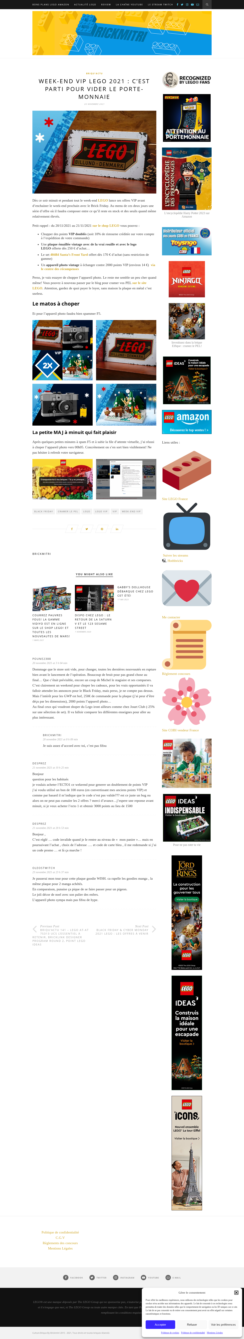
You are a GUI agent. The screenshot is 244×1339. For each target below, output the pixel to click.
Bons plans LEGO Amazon (50, 4)
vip (115, 511)
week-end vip (131, 511)
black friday (43, 511)
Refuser (192, 1324)
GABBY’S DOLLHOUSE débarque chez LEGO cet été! (135, 591)
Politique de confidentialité (193, 1332)
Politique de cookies (170, 1332)
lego (86, 511)
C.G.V (60, 1238)
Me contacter (171, 617)
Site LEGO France (175, 499)
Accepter (160, 1324)
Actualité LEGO (85, 4)
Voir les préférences (223, 1324)
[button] (236, 1293)
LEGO (103, 200)
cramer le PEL (68, 511)
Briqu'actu (94, 73)
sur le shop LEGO (105, 225)
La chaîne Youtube (129, 4)
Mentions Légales (215, 1332)
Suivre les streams (175, 555)
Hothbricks (175, 561)
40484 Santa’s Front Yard (69, 255)
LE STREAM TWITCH (160, 4)
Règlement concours (176, 674)
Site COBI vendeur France (180, 730)
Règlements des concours (60, 1243)
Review (106, 4)
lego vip (101, 511)
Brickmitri (41, 554)
